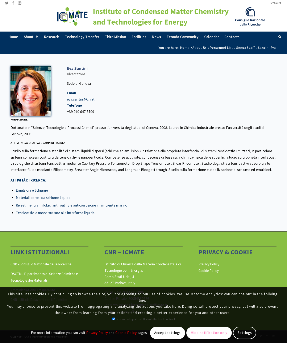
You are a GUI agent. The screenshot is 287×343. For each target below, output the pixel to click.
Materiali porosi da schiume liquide (43, 197)
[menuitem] (274, 3)
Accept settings (167, 332)
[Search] (278, 37)
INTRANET (275, 3)
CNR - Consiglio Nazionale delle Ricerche (41, 264)
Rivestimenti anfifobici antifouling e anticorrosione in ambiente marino (71, 205)
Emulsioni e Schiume (32, 190)
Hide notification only (209, 332)
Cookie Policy (209, 270)
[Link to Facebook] (13, 3)
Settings (244, 332)
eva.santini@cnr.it (81, 99)
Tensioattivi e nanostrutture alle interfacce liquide (55, 212)
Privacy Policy (209, 264)
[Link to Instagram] (19, 3)
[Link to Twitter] (7, 3)
